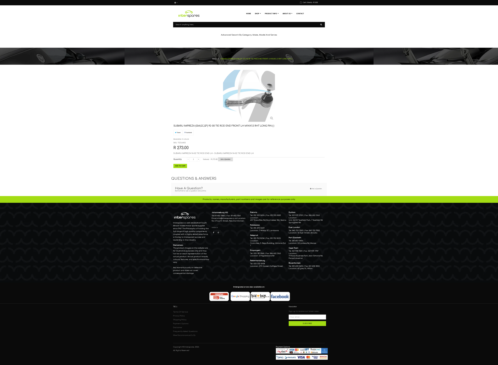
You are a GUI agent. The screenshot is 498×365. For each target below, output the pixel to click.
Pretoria (253, 212)
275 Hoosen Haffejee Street (271, 266)
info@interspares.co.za (227, 218)
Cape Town (293, 248)
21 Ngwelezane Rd (266, 256)
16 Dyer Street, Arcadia (307, 233)
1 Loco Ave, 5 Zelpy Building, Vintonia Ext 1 (268, 244)
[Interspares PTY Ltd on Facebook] (214, 232)
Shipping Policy (179, 320)
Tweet (178, 132)
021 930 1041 (297, 251)
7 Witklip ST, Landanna (269, 230)
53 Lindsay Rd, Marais (307, 243)
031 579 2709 (297, 215)
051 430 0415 (297, 266)
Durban (292, 212)
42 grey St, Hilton (305, 268)
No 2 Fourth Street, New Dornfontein (228, 221)
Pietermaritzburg (257, 261)
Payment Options (180, 324)
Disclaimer (177, 327)
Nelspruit (254, 235)
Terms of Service (180, 312)
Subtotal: (206, 159)
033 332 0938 (259, 264)
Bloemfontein (295, 263)
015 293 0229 (259, 228)
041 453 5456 (297, 241)
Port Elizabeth (295, 238)
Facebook (188, 132)
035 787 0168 (259, 253)
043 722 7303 (297, 230)
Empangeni (255, 250)
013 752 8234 (259, 238)
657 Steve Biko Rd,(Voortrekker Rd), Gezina (268, 220)
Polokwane (255, 225)
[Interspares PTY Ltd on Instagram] (218, 232)
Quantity (177, 159)
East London (294, 227)
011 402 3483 (220, 216)
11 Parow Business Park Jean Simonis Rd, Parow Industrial (306, 257)
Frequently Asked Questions (185, 331)
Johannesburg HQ (220, 212)
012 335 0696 (259, 215)
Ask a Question (225, 159)
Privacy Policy (179, 316)
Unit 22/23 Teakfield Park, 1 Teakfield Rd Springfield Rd (306, 221)
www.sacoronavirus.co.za (184, 335)
